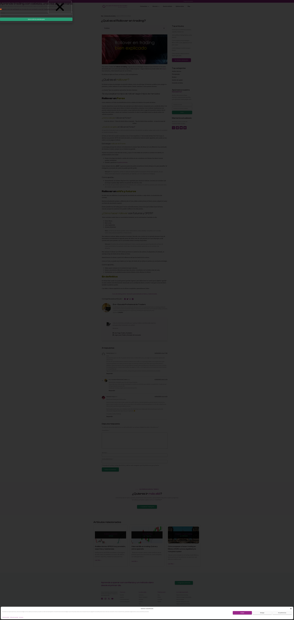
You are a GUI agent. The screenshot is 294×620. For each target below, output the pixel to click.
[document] (147, 310)
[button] (291, 608)
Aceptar (242, 613)
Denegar (262, 613)
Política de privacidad (14, 617)
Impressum (21, 617)
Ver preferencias (282, 613)
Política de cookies (5, 617)
